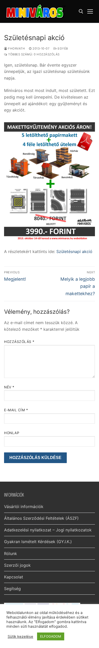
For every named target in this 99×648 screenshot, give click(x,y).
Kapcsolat (13, 576)
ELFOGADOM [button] (50, 636)
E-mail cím (16, 410)
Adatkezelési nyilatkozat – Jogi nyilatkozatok (48, 529)
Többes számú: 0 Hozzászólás (33, 54)
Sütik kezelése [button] (20, 636)
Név (9, 387)
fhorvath (16, 48)
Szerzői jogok (17, 565)
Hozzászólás (19, 342)
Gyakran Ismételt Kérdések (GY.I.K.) (38, 541)
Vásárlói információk (23, 506)
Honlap (11, 433)
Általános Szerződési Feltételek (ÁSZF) (41, 518)
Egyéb (62, 48)
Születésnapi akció (73, 251)
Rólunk (10, 553)
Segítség (12, 588)
